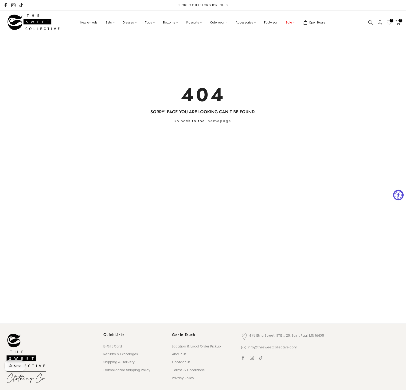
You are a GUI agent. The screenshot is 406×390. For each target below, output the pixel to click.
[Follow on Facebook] (6, 5)
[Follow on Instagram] (13, 5)
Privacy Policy (183, 378)
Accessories (244, 22)
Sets (109, 22)
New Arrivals (89, 22)
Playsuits (192, 22)
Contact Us (181, 362)
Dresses (128, 22)
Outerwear (217, 22)
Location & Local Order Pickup (196, 346)
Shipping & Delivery (119, 362)
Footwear (270, 22)
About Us (179, 354)
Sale (288, 22)
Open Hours (317, 22)
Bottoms (169, 22)
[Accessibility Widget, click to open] (398, 195)
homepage (219, 121)
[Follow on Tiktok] (21, 5)
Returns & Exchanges (120, 354)
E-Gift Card (112, 346)
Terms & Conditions (188, 370)
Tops (148, 22)
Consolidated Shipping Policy (126, 370)
